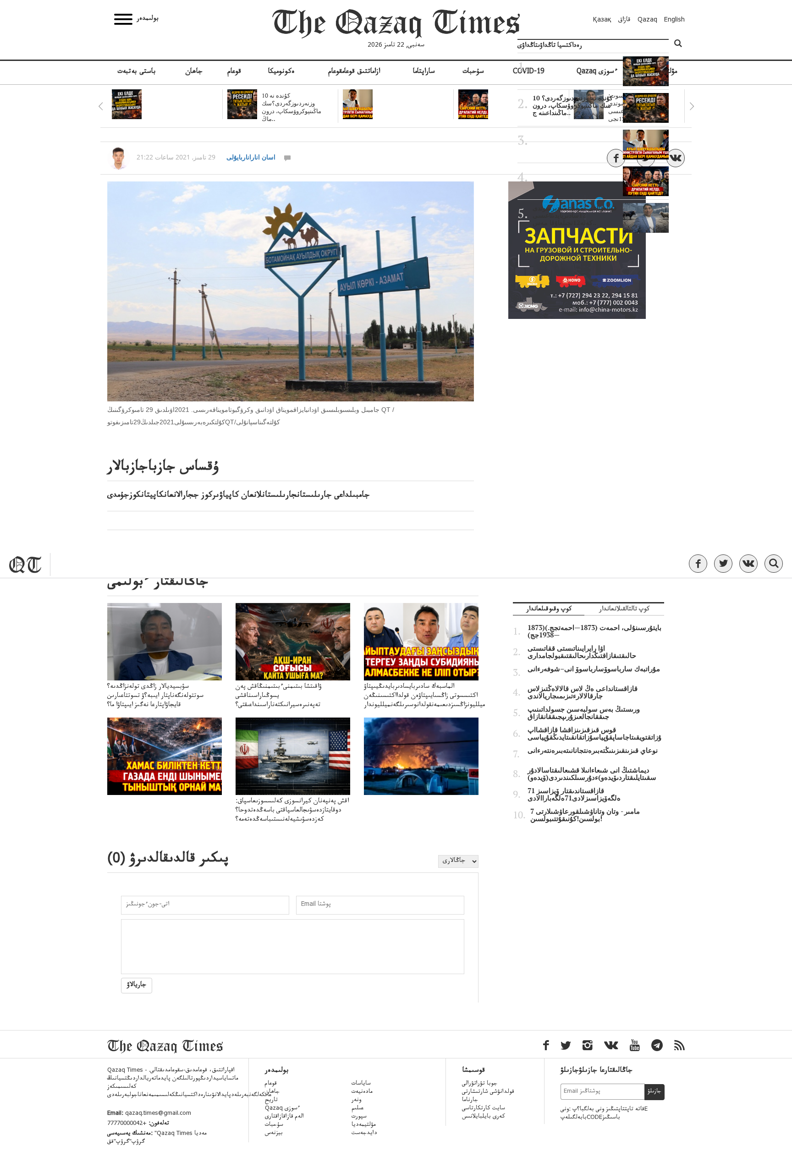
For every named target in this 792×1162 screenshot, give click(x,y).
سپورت (359, 1117)
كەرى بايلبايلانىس (483, 1117)
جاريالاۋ (136, 985)
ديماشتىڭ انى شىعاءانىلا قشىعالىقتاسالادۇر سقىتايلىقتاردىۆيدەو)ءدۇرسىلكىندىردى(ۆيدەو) (592, 774)
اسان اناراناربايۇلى (250, 157)
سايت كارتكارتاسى (483, 1109)
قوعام (234, 72)
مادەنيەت (362, 1092)
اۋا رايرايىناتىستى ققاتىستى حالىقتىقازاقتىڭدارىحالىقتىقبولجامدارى (582, 652)
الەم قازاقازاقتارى (284, 1117)
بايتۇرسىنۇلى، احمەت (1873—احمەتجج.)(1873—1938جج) (594, 631)
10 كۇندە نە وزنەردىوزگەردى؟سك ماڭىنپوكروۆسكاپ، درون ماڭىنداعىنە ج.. (573, 105)
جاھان (194, 72)
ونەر (356, 1100)
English (674, 20)
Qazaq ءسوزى (282, 1109)
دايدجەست (364, 1133)
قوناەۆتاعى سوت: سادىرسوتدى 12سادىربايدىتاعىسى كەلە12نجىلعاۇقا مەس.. (575, 215)
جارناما (470, 1100)
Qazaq (647, 20)
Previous (100, 106)
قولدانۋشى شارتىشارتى (488, 1092)
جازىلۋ (654, 1092)
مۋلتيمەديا (364, 1125)
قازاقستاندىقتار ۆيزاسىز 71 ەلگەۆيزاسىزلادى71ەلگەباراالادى (574, 794)
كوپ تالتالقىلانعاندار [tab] (624, 610)
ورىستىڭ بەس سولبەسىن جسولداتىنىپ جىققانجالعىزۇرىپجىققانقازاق (584, 713)
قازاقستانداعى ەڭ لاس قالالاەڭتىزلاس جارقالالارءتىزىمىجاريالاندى (583, 692)
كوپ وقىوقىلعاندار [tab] (549, 610)
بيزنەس (274, 1133)
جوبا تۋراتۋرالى (479, 1084)
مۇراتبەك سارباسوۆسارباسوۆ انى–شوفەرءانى (594, 669)
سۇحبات (473, 72)
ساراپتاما (424, 72)
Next (691, 106)
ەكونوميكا (281, 72)
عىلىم (357, 1109)
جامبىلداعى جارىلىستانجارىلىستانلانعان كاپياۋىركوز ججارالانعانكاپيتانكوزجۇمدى (238, 496)
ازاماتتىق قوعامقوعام (354, 72)
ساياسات (361, 1084)
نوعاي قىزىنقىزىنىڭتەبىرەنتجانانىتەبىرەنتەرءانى (593, 750)
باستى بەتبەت (136, 72)
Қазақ (602, 20)
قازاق (624, 20)
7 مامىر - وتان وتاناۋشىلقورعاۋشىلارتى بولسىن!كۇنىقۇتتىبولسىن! (585, 815)
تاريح (271, 1100)
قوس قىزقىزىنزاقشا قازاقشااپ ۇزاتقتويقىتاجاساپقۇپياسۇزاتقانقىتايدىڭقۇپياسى (594, 733)
